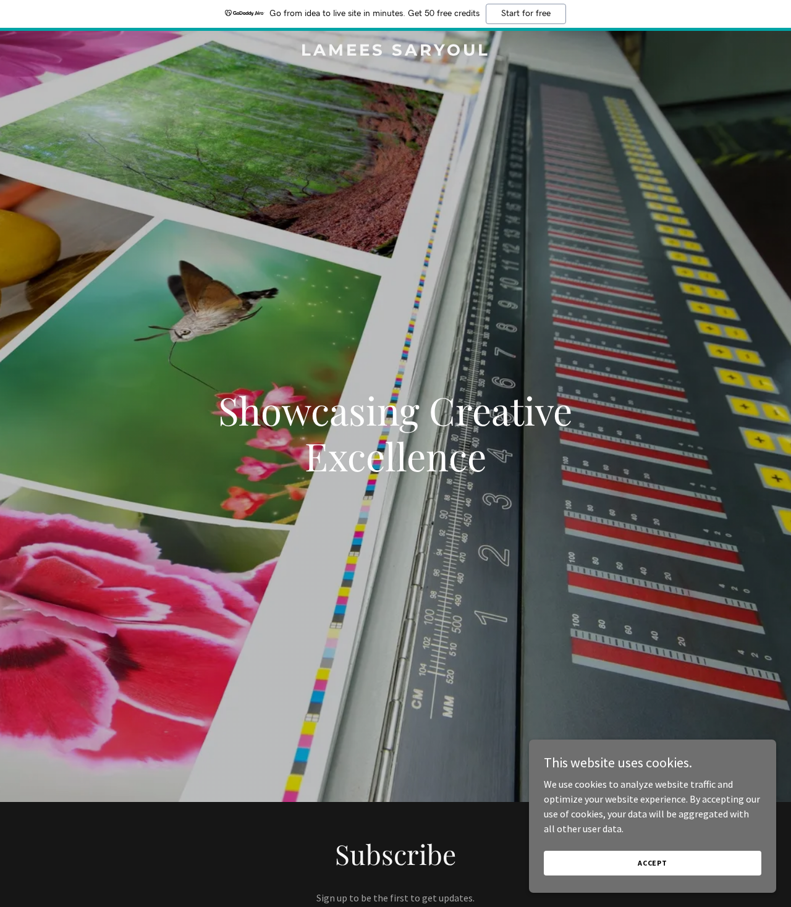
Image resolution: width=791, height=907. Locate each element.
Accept (652, 862)
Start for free (526, 13)
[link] (396, 52)
